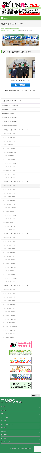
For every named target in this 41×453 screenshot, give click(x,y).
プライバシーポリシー (7, 442)
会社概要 (3, 431)
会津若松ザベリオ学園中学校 (10, 163)
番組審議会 (4, 435)
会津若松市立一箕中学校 (9, 177)
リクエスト (4, 420)
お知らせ (3, 410)
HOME (3, 406)
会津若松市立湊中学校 (8, 256)
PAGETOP (35, 395)
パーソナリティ (5, 417)
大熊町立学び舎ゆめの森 (9, 330)
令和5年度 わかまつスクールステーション (15, 234)
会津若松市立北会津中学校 (10, 105)
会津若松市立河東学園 (9, 109)
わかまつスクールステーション (12, 101)
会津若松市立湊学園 (8, 113)
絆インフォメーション (7, 424)
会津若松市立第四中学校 (9, 133)
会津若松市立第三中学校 (9, 174)
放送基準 (3, 438)
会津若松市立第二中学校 (9, 170)
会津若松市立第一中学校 (9, 166)
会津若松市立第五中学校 (9, 117)
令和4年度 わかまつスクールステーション (15, 285)
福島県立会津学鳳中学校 (9, 126)
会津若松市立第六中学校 (9, 121)
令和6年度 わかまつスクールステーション (15, 182)
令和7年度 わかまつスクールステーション (15, 130)
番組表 (3, 413)
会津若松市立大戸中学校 (9, 148)
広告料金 (3, 427)
